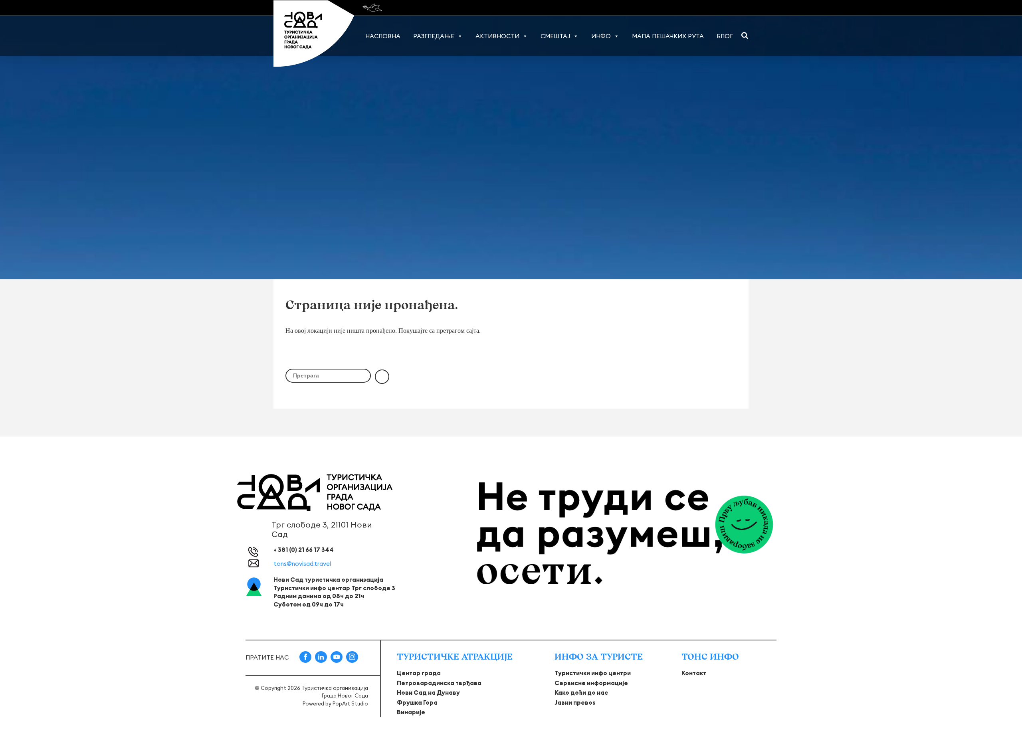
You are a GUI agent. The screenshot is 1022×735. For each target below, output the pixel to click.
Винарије (411, 712)
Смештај (555, 36)
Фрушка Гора (417, 702)
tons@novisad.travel (302, 563)
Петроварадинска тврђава (439, 683)
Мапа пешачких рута (668, 36)
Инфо (601, 36)
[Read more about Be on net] (373, 7)
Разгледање (433, 36)
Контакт (693, 673)
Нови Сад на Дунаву (428, 692)
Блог (725, 36)
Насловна (382, 36)
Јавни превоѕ (575, 702)
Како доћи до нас (581, 692)
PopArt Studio (350, 703)
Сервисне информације (591, 683)
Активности (497, 36)
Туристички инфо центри (593, 673)
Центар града (419, 673)
